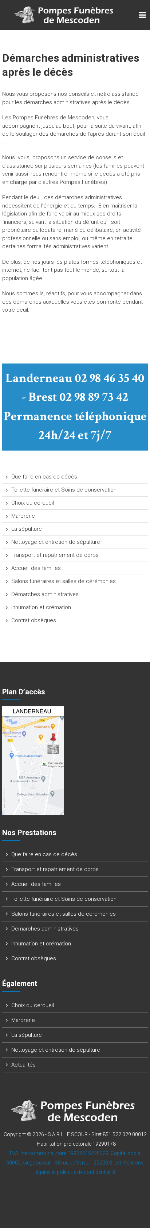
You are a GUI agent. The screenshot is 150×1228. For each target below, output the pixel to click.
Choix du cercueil (32, 503)
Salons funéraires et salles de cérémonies (63, 581)
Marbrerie (23, 516)
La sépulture (26, 529)
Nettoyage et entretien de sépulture (55, 542)
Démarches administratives (45, 594)
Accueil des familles (36, 568)
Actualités (23, 1064)
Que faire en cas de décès (44, 476)
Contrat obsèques (33, 620)
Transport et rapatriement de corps (55, 555)
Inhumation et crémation (41, 607)
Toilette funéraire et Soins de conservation (64, 489)
